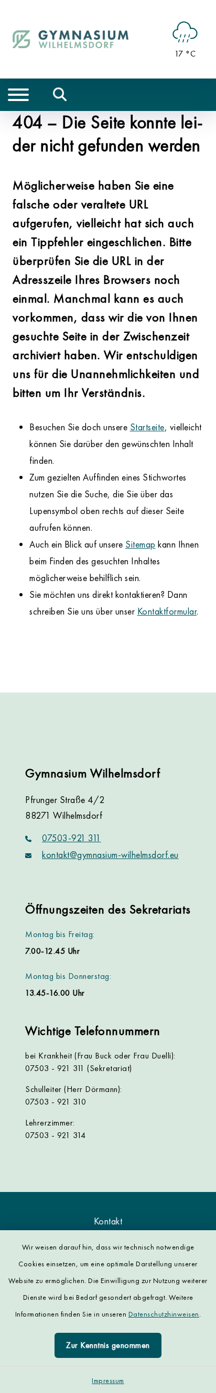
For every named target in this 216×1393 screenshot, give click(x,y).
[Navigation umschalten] (18, 95)
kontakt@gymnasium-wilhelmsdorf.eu (110, 855)
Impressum (108, 1380)
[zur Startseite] (70, 39)
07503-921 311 (71, 838)
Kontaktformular (167, 611)
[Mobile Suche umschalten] (60, 95)
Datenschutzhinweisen (163, 1314)
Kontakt (108, 1221)
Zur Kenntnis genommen (108, 1345)
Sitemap (140, 544)
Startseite (147, 427)
